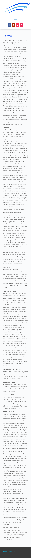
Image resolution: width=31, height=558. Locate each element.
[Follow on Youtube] (13, 25)
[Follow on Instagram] (21, 25)
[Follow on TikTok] (17, 25)
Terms (5, 551)
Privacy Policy (13, 551)
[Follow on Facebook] (9, 25)
